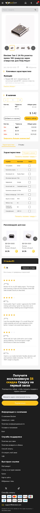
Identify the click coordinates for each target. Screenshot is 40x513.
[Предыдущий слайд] (7, 48)
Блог (3, 431)
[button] (25, 3)
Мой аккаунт (6, 466)
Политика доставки (9, 441)
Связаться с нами (8, 420)
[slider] (10, 280)
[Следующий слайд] (33, 48)
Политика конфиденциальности (13, 424)
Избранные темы (8, 481)
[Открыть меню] (2, 3)
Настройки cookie (6, 510)
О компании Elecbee (9, 416)
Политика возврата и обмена (12, 445)
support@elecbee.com (13, 505)
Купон (4, 474)
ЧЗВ (3, 456)
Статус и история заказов (11, 470)
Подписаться (20, 403)
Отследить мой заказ (9, 453)
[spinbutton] (13, 100)
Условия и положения (9, 428)
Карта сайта (6, 477)
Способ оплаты (7, 449)
